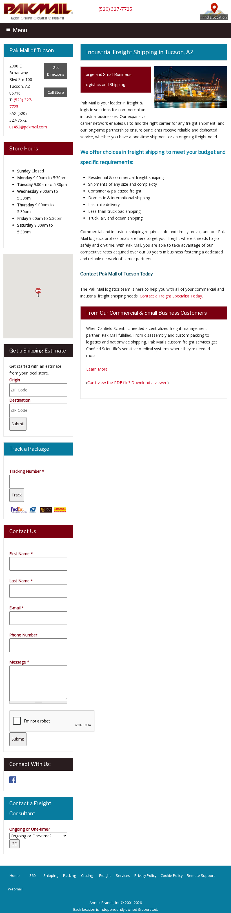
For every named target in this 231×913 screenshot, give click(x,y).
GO (14, 843)
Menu (20, 30)
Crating (87, 875)
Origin (14, 379)
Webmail (15, 889)
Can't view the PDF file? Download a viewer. (127, 382)
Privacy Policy (145, 875)
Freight (105, 875)
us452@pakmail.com (28, 127)
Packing (69, 875)
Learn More (97, 369)
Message (19, 662)
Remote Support (201, 875)
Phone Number (23, 635)
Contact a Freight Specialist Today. (171, 296)
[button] (38, 293)
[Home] (39, 19)
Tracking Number (26, 471)
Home (15, 875)
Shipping (50, 875)
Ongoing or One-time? (29, 829)
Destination (19, 400)
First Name (21, 553)
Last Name (21, 580)
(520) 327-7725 (115, 9)
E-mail (16, 607)
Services (123, 875)
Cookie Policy (172, 875)
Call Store (56, 92)
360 (32, 875)
